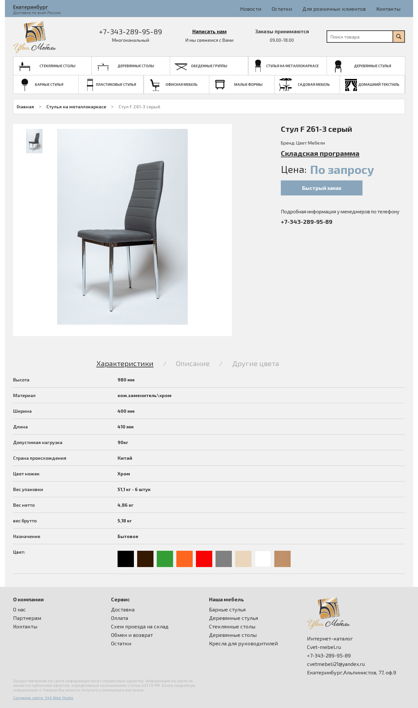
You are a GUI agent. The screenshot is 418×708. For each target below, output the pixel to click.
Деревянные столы (233, 635)
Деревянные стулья (233, 618)
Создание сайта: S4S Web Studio (43, 697)
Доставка (123, 609)
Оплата (119, 618)
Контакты (388, 9)
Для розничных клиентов (334, 9)
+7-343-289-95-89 (130, 31)
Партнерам (27, 618)
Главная (25, 106)
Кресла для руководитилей (243, 643)
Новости (250, 9)
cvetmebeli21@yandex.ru (336, 664)
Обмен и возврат (132, 635)
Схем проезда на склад (140, 626)
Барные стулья (227, 609)
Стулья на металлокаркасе (76, 106)
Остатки (282, 9)
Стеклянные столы (232, 626)
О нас (19, 609)
